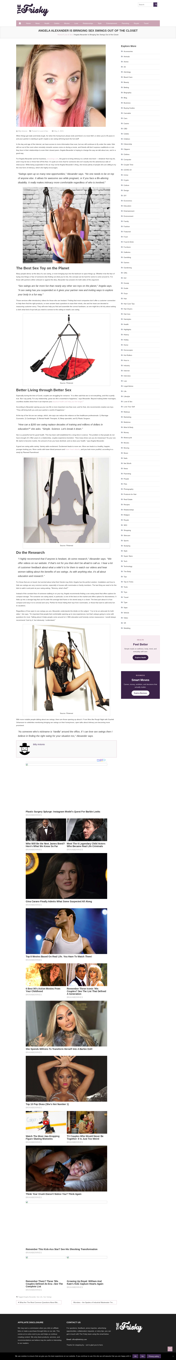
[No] (173, 1356)
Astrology (127, 72)
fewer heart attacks (72, 449)
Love (76, 23)
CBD (125, 129)
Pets (125, 484)
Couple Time (128, 165)
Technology (128, 566)
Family (126, 221)
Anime (126, 62)
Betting (126, 87)
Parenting (125, 23)
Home (28, 23)
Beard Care (128, 77)
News (37, 23)
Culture (126, 185)
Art (125, 67)
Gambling (127, 257)
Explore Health (140, 657)
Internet (127, 371)
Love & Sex (43, 131)
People (126, 479)
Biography (127, 93)
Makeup (127, 412)
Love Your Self (129, 407)
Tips (125, 577)
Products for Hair (130, 494)
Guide (126, 288)
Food (126, 237)
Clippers (127, 149)
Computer (127, 159)
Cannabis (127, 113)
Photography (128, 489)
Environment (128, 216)
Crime (126, 175)
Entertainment (111, 23)
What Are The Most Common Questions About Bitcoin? (40, 1302)
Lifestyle (127, 396)
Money (126, 432)
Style (100, 23)
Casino (126, 123)
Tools (126, 587)
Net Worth (127, 463)
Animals (127, 56)
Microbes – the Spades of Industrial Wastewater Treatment (95, 1302)
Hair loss (127, 314)
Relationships (88, 23)
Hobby (126, 340)
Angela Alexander (30, 1297)
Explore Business (140, 693)
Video (126, 618)
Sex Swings (47, 1297)
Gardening (128, 268)
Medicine (127, 422)
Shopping (127, 530)
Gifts (125, 273)
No (143, 1356)
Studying (127, 546)
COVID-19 (127, 170)
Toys (125, 592)
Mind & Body (128, 427)
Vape (126, 608)
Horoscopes (128, 350)
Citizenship (128, 144)
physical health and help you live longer (67, 402)
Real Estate (128, 499)
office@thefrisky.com (79, 1339)
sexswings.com (52, 159)
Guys (126, 293)
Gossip (126, 283)
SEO (125, 525)
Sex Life (39, 1297)
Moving (126, 448)
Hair (125, 299)
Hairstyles (127, 319)
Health (46, 23)
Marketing (127, 417)
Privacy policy (154, 1356)
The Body (127, 571)
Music (126, 453)
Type (125, 602)
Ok (135, 1356)
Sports (126, 541)
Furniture (127, 247)
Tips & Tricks (128, 582)
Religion (127, 515)
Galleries (127, 252)
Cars (125, 118)
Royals (136, 23)
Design (126, 190)
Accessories (128, 51)
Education (127, 206)
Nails (125, 458)
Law (125, 381)
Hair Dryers (128, 309)
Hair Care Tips (129, 304)
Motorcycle (128, 438)
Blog (125, 98)
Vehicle (126, 613)
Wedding (127, 628)
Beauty (126, 82)
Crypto (126, 180)
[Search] (155, 4)
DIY (125, 196)
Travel (146, 23)
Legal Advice (128, 386)
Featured (127, 232)
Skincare (127, 535)
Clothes (126, 154)
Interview (127, 376)
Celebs (56, 23)
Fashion (127, 226)
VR (125, 623)
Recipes (127, 505)
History (126, 335)
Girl (125, 278)
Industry (127, 365)
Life (125, 391)
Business (127, 103)
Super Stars (128, 556)
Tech (125, 561)
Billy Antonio (22, 131)
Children (127, 139)
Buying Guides (129, 108)
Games (126, 262)
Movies (67, 23)
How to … (127, 360)
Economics (128, 201)
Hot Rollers (128, 355)
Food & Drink (129, 242)
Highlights (127, 329)
